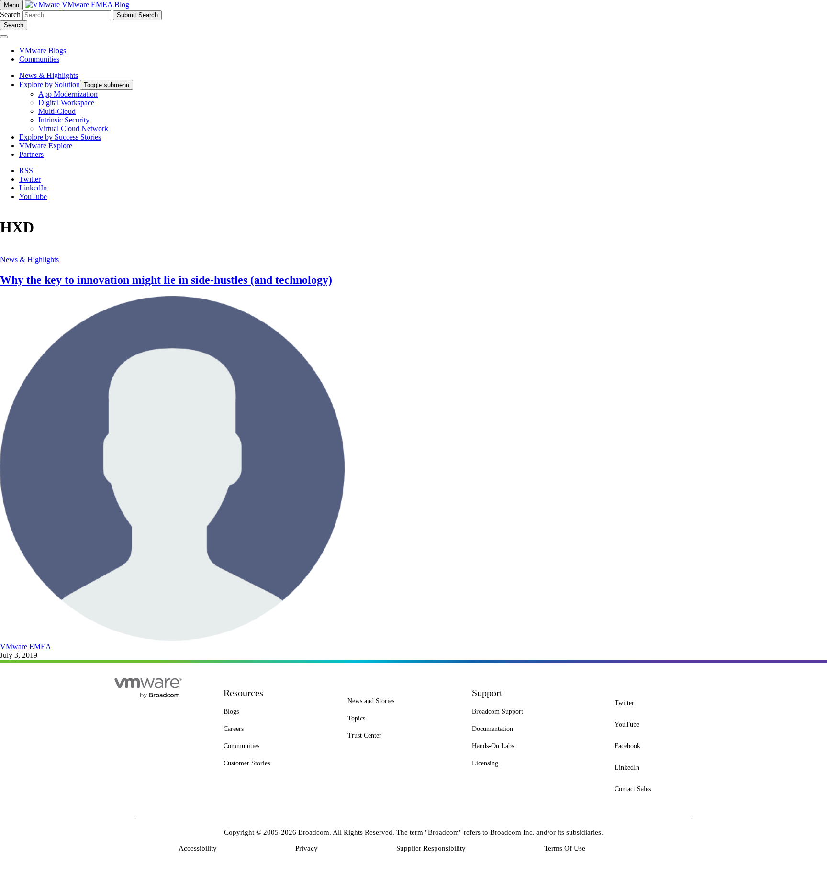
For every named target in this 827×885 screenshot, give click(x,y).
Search (10, 15)
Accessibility (198, 848)
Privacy (306, 848)
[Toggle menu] (4, 36)
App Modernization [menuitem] (68, 94)
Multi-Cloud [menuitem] (57, 111)
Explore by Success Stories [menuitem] (60, 137)
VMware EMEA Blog (95, 4)
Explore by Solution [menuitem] (49, 84)
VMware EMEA (25, 646)
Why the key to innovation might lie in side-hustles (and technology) (166, 280)
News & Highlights (29, 259)
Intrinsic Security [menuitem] (63, 120)
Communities (39, 59)
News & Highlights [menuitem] (48, 75)
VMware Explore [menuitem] (45, 146)
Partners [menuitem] (31, 154)
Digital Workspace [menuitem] (66, 103)
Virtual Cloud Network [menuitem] (73, 128)
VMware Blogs (42, 50)
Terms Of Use (564, 848)
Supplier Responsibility (431, 848)
